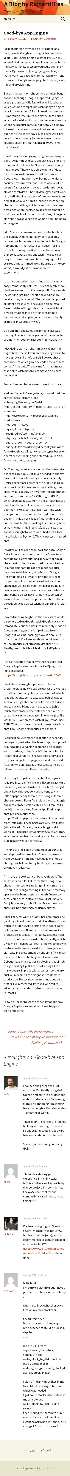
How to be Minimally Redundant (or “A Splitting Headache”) (38, 1040)
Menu (7, 19)
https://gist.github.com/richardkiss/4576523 (32, 675)
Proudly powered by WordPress (35, 1468)
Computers (50, 38)
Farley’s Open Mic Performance (28, 1031)
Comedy (38, 38)
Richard (11, 1234)
